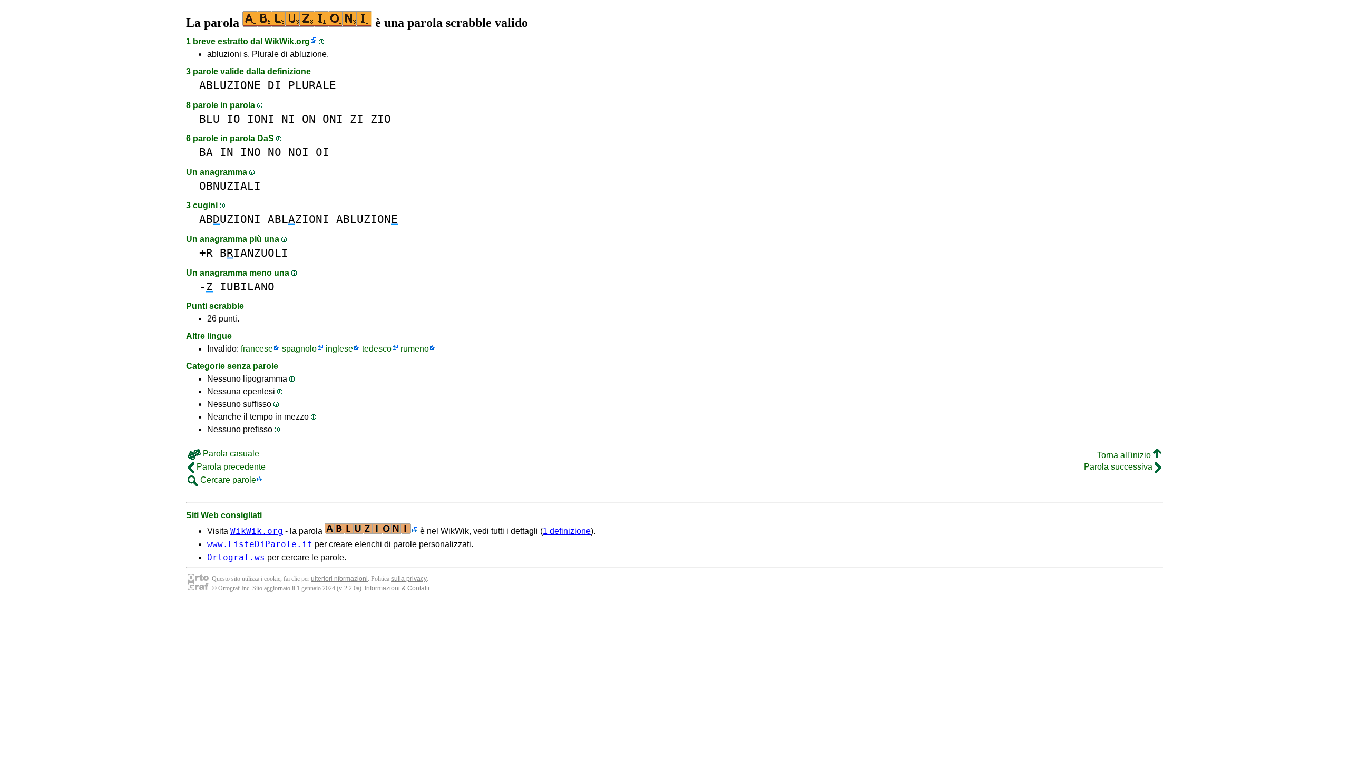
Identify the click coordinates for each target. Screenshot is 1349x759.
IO (233, 118)
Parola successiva (1119, 466)
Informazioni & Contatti (397, 588)
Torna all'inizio (1125, 455)
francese (257, 348)
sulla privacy (409, 578)
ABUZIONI (230, 219)
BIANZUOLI (254, 252)
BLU (209, 118)
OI (322, 152)
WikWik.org (287, 41)
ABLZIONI (298, 219)
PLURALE (312, 85)
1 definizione (567, 531)
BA (206, 152)
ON (309, 118)
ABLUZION (367, 219)
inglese (339, 348)
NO (274, 152)
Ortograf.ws (236, 557)
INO (250, 152)
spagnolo (299, 348)
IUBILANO (247, 286)
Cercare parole (227, 479)
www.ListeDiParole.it (259, 544)
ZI (357, 118)
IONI (261, 118)
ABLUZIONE (230, 85)
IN (226, 152)
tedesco (377, 348)
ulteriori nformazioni (339, 578)
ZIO (380, 118)
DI (274, 85)
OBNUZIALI (230, 185)
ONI (332, 118)
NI (288, 118)
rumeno (414, 348)
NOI (298, 152)
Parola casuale (230, 453)
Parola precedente (230, 466)
